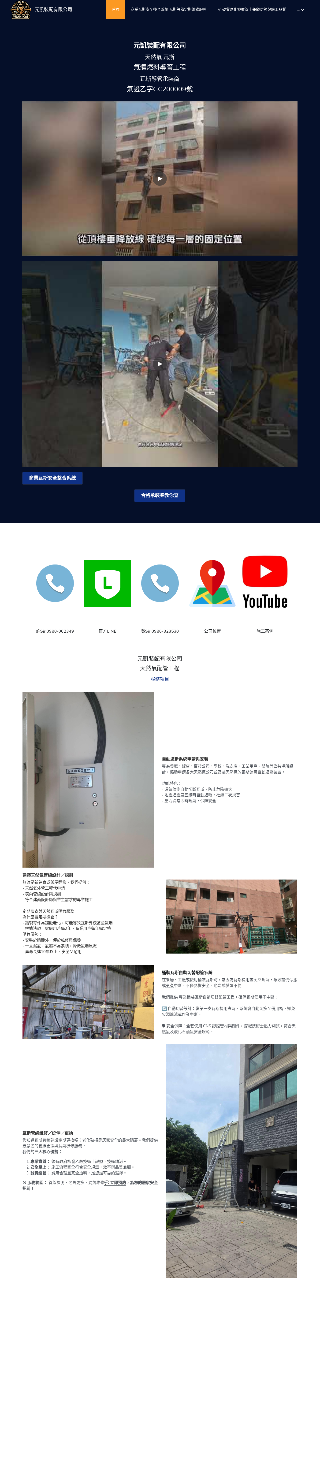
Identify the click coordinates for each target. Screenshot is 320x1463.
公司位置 (212, 631)
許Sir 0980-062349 (55, 631)
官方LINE (107, 631)
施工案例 (265, 631)
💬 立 (109, 1182)
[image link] (55, 583)
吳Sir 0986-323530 (160, 631)
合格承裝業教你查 (160, 495)
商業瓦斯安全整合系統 (52, 478)
